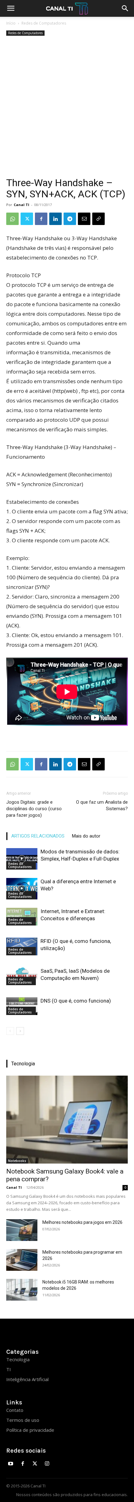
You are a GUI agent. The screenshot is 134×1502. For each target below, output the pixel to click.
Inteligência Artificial (27, 1379)
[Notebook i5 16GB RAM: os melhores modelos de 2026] (21, 1290)
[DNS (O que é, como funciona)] (21, 1006)
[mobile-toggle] (11, 8)
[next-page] (20, 1031)
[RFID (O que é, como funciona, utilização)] (21, 946)
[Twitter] (27, 219)
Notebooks (17, 1161)
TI (8, 1369)
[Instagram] (46, 1463)
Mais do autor (86, 836)
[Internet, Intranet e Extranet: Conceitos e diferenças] (21, 916)
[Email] (84, 219)
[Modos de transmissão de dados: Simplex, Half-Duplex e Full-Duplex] (21, 859)
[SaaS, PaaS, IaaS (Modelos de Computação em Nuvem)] (21, 976)
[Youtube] (10, 1463)
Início (11, 23)
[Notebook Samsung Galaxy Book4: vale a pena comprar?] (67, 1120)
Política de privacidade (30, 1430)
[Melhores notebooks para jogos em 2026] (21, 1230)
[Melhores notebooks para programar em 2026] (21, 1260)
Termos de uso (22, 1420)
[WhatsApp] (12, 219)
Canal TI (21, 204)
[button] (125, 8)
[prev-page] (10, 1031)
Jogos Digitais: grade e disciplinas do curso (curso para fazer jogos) (34, 808)
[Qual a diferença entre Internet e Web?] (21, 888)
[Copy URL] (98, 219)
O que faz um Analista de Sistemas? (102, 805)
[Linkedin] (55, 219)
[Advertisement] (67, 107)
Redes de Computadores (44, 23)
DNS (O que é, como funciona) (76, 1001)
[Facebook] (41, 219)
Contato (14, 1410)
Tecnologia (18, 1359)
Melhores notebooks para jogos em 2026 (82, 1222)
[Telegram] (70, 219)
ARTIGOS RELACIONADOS (38, 836)
